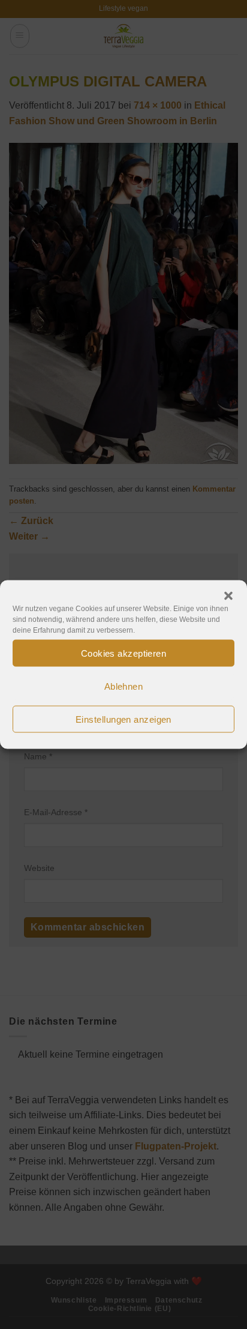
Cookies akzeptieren (124, 653)
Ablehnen (123, 686)
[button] (228, 596)
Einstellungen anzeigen (123, 719)
